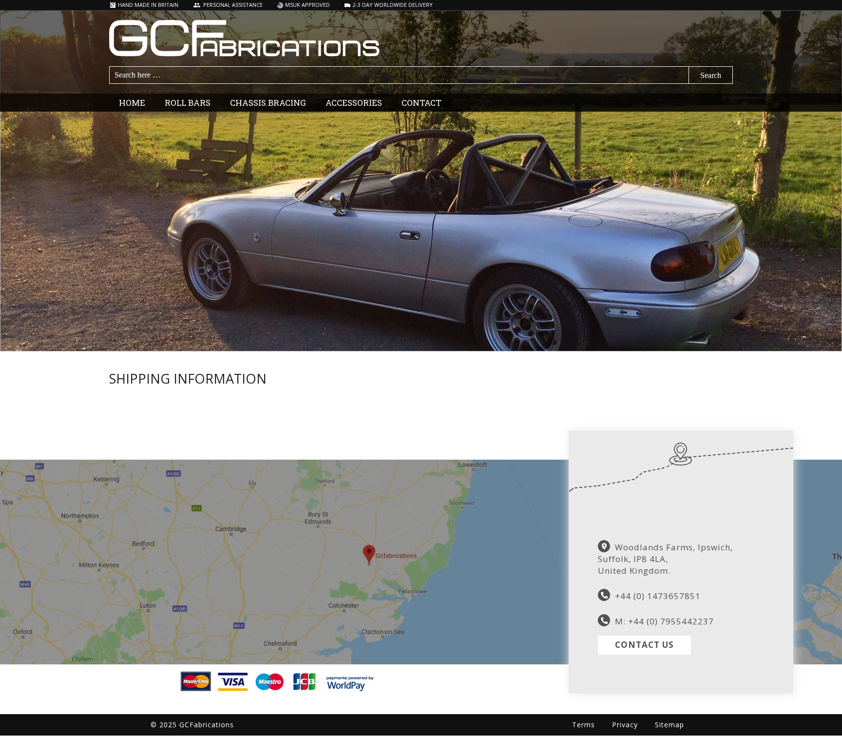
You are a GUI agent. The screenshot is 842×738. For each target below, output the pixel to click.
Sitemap (669, 724)
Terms (583, 724)
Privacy (625, 724)
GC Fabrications (421, 38)
